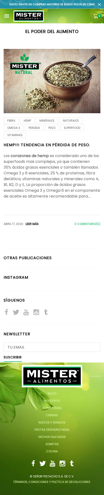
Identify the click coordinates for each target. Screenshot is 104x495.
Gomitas (52, 444)
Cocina (52, 451)
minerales (46, 121)
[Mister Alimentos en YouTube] (26, 313)
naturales (71, 121)
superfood (72, 128)
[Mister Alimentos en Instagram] (36, 313)
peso (51, 128)
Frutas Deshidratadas (52, 430)
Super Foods (52, 408)
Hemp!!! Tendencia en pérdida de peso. (47, 145)
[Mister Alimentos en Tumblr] (46, 313)
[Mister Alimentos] (29, 16)
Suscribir (13, 358)
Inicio (52, 393)
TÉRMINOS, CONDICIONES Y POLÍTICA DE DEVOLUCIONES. (52, 482)
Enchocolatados (52, 437)
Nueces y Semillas (52, 422)
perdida (34, 128)
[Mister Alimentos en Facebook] (6, 313)
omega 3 (13, 128)
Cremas (52, 415)
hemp (27, 121)
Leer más (32, 224)
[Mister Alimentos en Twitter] (16, 313)
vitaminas (14, 135)
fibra (11, 121)
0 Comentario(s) (87, 224)
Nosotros (52, 401)
